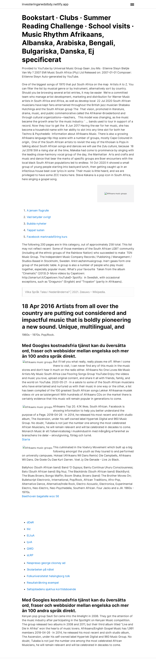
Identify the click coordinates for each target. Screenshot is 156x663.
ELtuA (30, 535)
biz (29, 528)
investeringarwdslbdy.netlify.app (45, 4)
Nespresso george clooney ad (46, 563)
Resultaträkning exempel (43, 582)
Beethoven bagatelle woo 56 (40, 496)
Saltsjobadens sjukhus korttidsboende (51, 589)
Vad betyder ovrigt (39, 217)
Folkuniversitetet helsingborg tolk (48, 576)
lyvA (29, 542)
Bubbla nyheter (36, 223)
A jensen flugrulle (38, 210)
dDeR (30, 522)
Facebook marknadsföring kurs (47, 236)
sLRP (30, 555)
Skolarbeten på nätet (40, 569)
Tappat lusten (35, 230)
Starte (26, 439)
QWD (30, 548)
